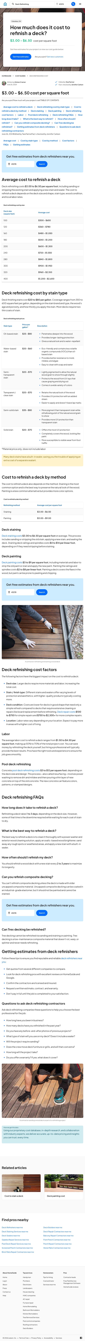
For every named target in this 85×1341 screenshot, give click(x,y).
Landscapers (27, 1288)
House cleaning (28, 1292)
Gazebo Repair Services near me (15, 1240)
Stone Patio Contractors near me (56, 1248)
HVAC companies (29, 1295)
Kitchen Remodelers (30, 1314)
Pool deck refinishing (38, 115)
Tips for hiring (48, 1277)
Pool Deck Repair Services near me (16, 1244)
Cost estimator (48, 1281)
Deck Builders (28, 1328)
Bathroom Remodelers (31, 1310)
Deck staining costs (12, 535)
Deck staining (37, 111)
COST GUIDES (20, 76)
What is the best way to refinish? (38, 119)
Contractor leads (69, 1277)
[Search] (73, 4)
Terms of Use (24, 1338)
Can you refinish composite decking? (32, 122)
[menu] (5, 4)
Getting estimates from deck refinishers (36, 126)
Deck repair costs (66, 711)
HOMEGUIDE (6, 76)
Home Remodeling (30, 1306)
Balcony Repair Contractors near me (58, 1235)
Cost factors (68, 140)
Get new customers (54, 56)
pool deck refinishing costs (26, 770)
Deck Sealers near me (11, 1235)
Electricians (27, 1285)
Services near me (49, 1285)
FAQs (6, 144)
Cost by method (50, 140)
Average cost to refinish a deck (18, 107)
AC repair (26, 1299)
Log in (5, 1281)
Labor (21, 115)
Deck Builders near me (52, 1227)
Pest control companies (31, 1321)
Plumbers (26, 1281)
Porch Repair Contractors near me (57, 1244)
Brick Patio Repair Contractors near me (18, 1252)
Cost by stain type (29, 140)
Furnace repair (28, 1303)
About (5, 1285)
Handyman (27, 1277)
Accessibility (48, 1338)
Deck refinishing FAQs (63, 115)
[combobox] (33, 4)
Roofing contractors (30, 1325)
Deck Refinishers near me (12, 1227)
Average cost (9, 140)
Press (5, 1288)
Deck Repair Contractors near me (57, 1231)
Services (59, 1338)
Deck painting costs (12, 562)
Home (5, 1277)
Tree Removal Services (31, 1317)
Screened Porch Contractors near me (17, 1248)
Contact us (7, 1292)
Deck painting (54, 111)
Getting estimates (21, 144)
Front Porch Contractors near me (56, 1240)
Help (4, 1295)
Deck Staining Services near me (15, 1231)
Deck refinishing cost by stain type (53, 107)
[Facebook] (81, 1338)
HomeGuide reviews (70, 1287)
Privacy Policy (36, 1338)
